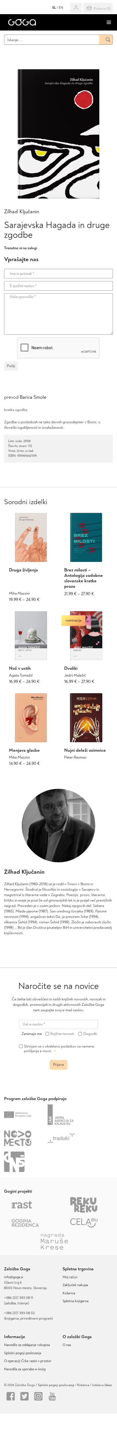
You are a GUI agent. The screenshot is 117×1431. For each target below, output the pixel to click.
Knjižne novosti (62, 1034)
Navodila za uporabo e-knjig (24, 1369)
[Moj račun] (76, 8)
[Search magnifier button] (106, 39)
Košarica (69, 1293)
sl (54, 8)
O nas (67, 1345)
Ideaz (108, 1385)
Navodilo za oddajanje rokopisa (27, 1345)
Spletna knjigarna (75, 1301)
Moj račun (70, 1277)
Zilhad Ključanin (21, 211)
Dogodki (90, 1034)
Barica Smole (33, 397)
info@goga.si (13, 1277)
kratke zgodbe (15, 409)
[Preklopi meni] (109, 22)
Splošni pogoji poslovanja (22, 1353)
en (61, 8)
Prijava (58, 1064)
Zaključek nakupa (75, 1285)
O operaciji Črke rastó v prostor (27, 1361)
